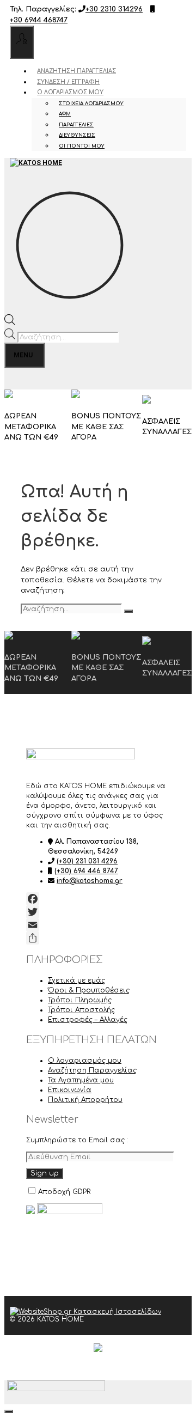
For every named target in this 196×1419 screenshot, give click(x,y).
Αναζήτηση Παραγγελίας (76, 71)
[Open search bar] (9, 322)
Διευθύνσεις (77, 135)
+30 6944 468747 (39, 20)
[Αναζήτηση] (128, 611)
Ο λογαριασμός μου (70, 92)
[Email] (98, 924)
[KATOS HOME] (36, 169)
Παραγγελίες (76, 124)
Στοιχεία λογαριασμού (91, 103)
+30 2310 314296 (114, 9)
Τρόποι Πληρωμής (80, 1000)
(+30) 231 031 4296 (87, 861)
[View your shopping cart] (15, 378)
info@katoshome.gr (89, 881)
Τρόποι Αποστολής (81, 1010)
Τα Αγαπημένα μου (81, 1080)
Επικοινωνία (69, 1090)
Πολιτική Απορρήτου (85, 1100)
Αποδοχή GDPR (64, 1192)
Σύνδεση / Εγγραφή (68, 82)
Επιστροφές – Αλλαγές (87, 1020)
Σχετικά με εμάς (76, 980)
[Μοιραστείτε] (98, 938)
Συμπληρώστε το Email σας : (77, 1140)
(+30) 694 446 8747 (86, 871)
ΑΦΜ (65, 114)
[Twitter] (98, 911)
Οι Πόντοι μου (82, 146)
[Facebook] (98, 898)
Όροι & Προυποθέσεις (89, 990)
